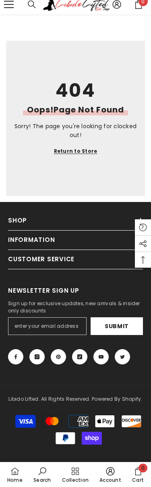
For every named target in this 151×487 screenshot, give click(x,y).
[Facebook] (15, 356)
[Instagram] (37, 356)
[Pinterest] (58, 356)
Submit (117, 326)
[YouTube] (101, 356)
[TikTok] (79, 356)
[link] (42, 474)
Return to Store (75, 151)
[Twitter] (122, 356)
